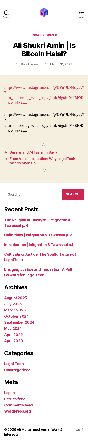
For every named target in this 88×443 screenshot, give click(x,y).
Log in (9, 393)
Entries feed (15, 399)
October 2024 (16, 316)
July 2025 (13, 304)
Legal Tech (14, 364)
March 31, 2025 (61, 64)
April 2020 (13, 341)
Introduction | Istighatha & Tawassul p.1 (38, 244)
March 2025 (15, 310)
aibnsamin (33, 64)
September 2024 (19, 322)
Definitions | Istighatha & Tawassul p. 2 (38, 235)
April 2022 (13, 335)
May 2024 (13, 328)
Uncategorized (44, 35)
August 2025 (15, 298)
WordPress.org (17, 411)
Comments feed (18, 405)
